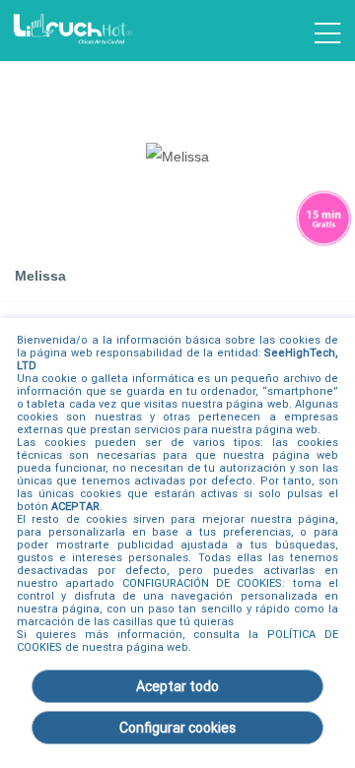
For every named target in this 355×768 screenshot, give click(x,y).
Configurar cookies (177, 728)
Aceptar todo (177, 686)
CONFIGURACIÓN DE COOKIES (202, 583)
